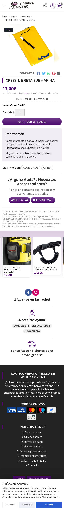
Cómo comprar (33, 432)
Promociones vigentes (33, 456)
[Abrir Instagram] (36, 292)
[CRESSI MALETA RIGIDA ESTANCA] (47, 251)
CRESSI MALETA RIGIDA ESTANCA (46, 268)
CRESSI (15, 221)
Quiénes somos (33, 437)
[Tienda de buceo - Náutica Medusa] (21, 6)
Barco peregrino (38, 478)
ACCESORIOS (50, 219)
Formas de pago (33, 441)
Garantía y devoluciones (33, 451)
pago (26, 93)
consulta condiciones (28, 351)
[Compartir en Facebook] (38, 73)
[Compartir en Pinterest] (53, 73)
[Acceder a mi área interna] (52, 5)
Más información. (50, 497)
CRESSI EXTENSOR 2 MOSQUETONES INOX (15, 268)
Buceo (19, 478)
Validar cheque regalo (33, 460)
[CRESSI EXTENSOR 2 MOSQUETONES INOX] (17, 251)
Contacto (33, 465)
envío (19, 93)
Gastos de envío (33, 446)
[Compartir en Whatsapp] (48, 73)
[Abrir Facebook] (28, 292)
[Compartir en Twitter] (44, 73)
